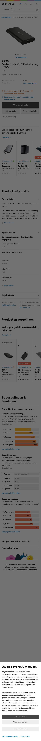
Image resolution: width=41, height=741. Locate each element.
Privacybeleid (25, 736)
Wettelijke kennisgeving (10, 736)
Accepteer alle (20, 717)
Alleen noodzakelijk (20, 722)
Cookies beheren (20, 729)
